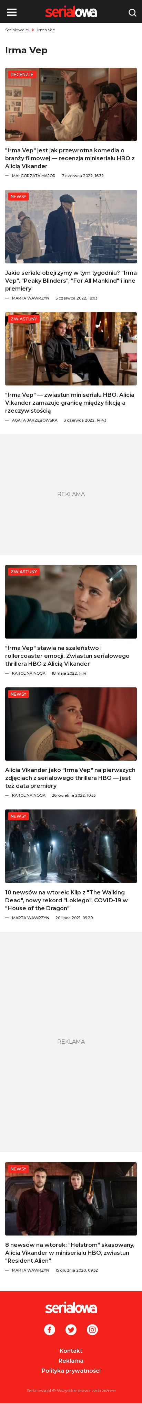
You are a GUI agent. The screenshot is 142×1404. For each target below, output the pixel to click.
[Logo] (71, 1307)
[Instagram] (92, 1330)
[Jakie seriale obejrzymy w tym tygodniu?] (71, 226)
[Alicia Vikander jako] (71, 724)
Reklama (71, 1361)
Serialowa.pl (17, 29)
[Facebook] (49, 1330)
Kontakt (71, 1351)
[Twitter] (71, 1330)
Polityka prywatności (71, 1371)
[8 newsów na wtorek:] (71, 1199)
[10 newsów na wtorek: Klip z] (71, 846)
